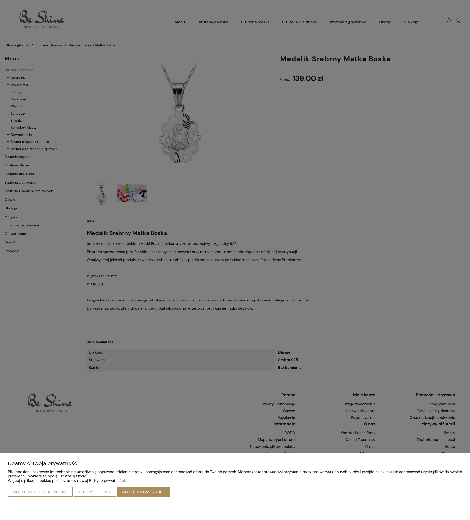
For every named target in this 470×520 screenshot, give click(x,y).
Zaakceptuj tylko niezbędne (40, 492)
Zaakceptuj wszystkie (143, 492)
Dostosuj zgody (95, 492)
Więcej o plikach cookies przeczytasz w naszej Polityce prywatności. (67, 480)
